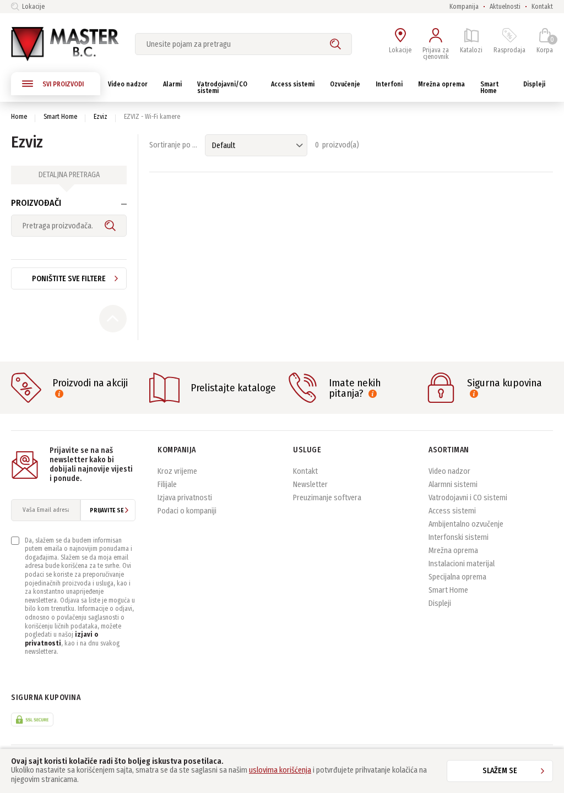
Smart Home (60, 117)
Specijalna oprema (457, 577)
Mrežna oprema (453, 550)
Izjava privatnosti (185, 497)
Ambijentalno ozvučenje (466, 524)
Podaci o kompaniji (187, 511)
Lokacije (33, 6)
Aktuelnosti (505, 6)
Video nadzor (449, 471)
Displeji (440, 603)
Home (19, 117)
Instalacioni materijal (462, 563)
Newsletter (310, 484)
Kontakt (542, 6)
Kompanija (464, 6)
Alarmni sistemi (453, 484)
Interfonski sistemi (459, 537)
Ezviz (100, 117)
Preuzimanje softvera (327, 497)
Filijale (167, 484)
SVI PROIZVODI (63, 84)
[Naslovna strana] (64, 44)
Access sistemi (452, 511)
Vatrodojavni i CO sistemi (468, 497)
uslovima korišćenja (280, 770)
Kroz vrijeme (177, 471)
